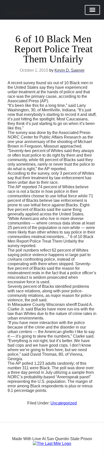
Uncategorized (63, 403)
